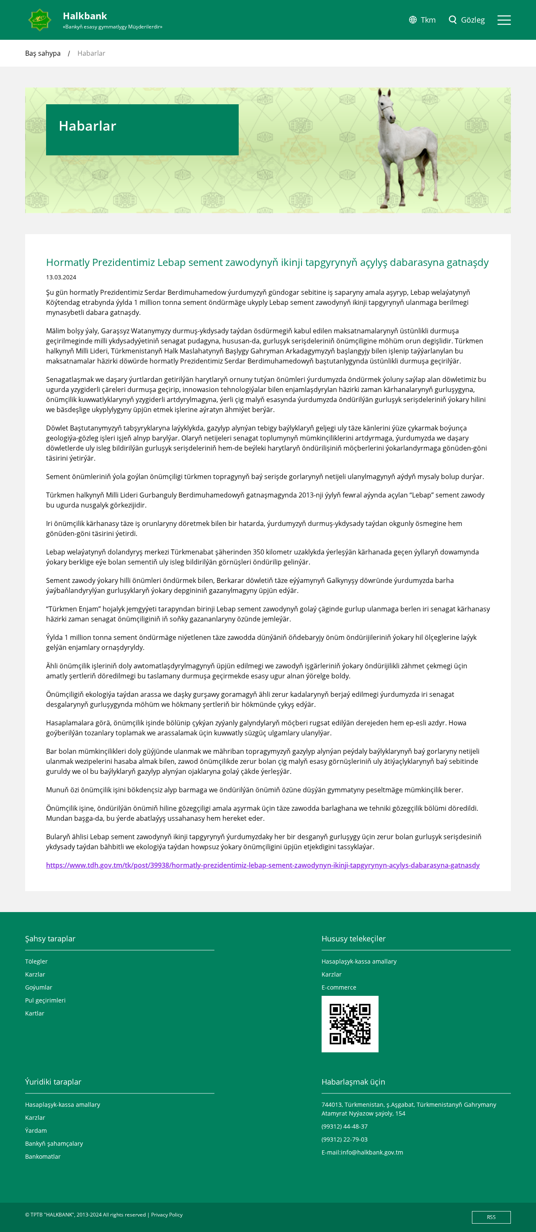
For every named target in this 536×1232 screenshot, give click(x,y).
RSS (491, 1217)
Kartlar (34, 1013)
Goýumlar (38, 987)
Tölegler (36, 961)
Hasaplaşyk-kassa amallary (359, 961)
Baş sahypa (43, 53)
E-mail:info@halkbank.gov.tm (362, 1152)
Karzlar (35, 974)
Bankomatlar (43, 1156)
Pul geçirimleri (45, 1000)
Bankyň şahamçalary (54, 1143)
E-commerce (339, 987)
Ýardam (36, 1130)
